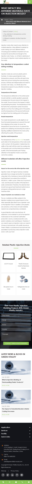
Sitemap (3, 471)
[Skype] (3, 482)
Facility (4, 433)
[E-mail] (16, 482)
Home (6, 19)
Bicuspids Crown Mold (8, 288)
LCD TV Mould (8, 264)
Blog (11, 19)
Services (4, 430)
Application (5, 427)
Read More (5, 385)
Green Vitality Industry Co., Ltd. (18, 465)
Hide (15, 31)
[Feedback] (29, 482)
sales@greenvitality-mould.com (13, 461)
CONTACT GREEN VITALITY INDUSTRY (16, 343)
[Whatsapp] (9, 482)
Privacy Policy (15, 471)
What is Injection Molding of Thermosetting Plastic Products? (12, 381)
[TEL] (22, 482)
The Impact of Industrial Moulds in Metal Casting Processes (15, 410)
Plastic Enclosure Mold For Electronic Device (23, 266)
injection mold (19, 140)
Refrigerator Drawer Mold (23, 288)
